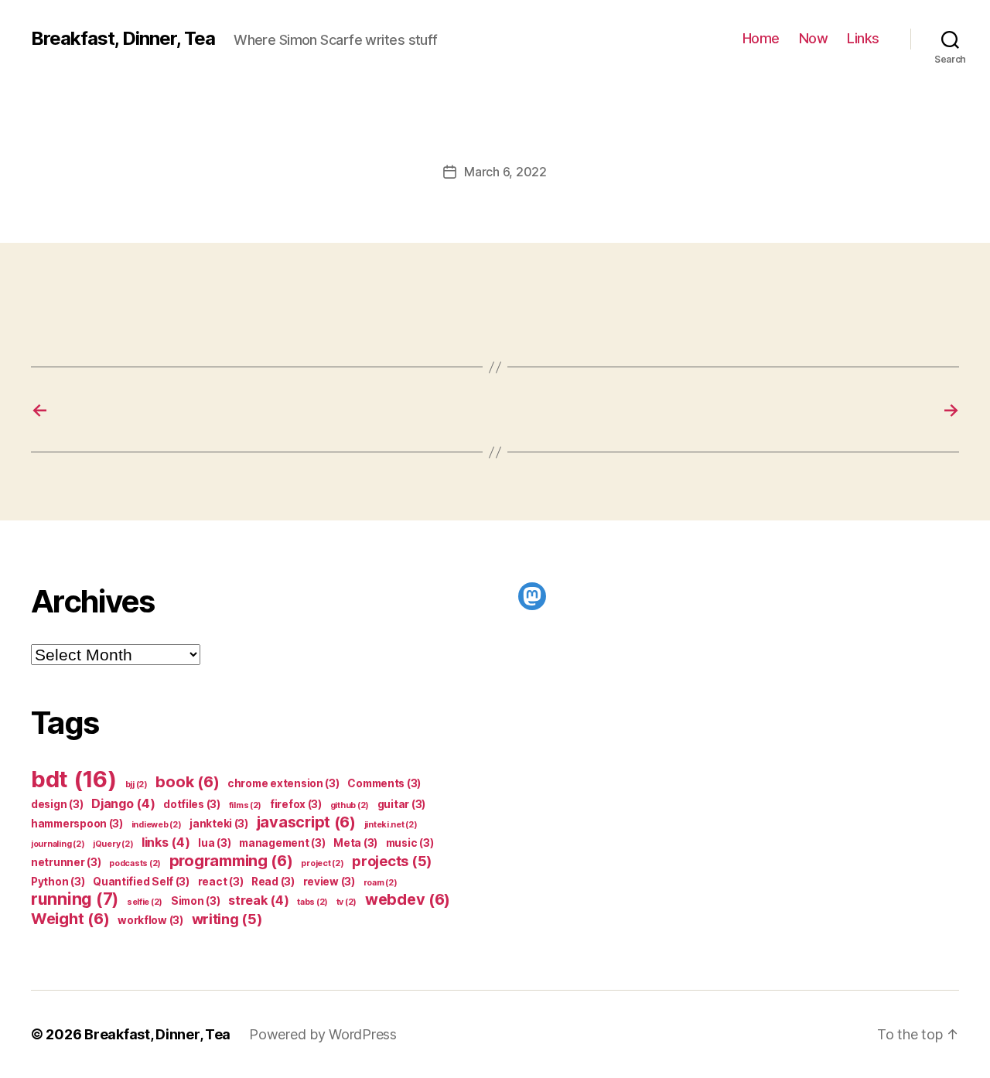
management (282, 843)
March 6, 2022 (505, 171)
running (74, 899)
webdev (407, 899)
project (322, 863)
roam (381, 883)
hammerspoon (77, 823)
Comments (384, 783)
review (329, 881)
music (410, 843)
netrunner (66, 862)
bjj (136, 785)
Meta (355, 843)
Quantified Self (141, 881)
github (349, 805)
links (166, 842)
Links (863, 38)
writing (227, 918)
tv (346, 902)
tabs (312, 902)
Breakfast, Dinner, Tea (123, 38)
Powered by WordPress (323, 1034)
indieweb (156, 825)
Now (813, 38)
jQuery (113, 844)
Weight (70, 918)
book (187, 782)
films (245, 805)
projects (392, 860)
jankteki (218, 823)
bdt (74, 779)
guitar (401, 804)
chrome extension (283, 783)
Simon (195, 901)
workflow (150, 920)
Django (123, 803)
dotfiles (191, 804)
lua (214, 843)
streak (258, 900)
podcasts (135, 863)
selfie (144, 902)
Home (761, 38)
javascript (306, 822)
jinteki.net (391, 825)
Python (57, 881)
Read (273, 881)
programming (231, 860)
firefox (296, 804)
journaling (57, 844)
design (57, 804)
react (221, 881)
